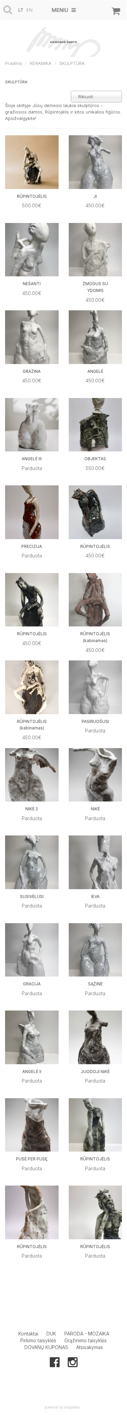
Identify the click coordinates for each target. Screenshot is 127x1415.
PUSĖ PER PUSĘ (31, 1158)
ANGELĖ (95, 371)
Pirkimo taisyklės (38, 1340)
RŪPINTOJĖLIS (32, 196)
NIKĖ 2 (31, 808)
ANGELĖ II (31, 1071)
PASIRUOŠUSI (95, 721)
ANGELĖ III (32, 458)
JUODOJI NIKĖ (95, 1071)
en (29, 10)
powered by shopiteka (62, 1407)
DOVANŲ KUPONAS (46, 1347)
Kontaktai (28, 1333)
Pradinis (13, 63)
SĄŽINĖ (95, 983)
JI (95, 196)
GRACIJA (32, 983)
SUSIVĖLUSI (32, 896)
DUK (51, 1333)
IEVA (95, 896)
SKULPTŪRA (72, 63)
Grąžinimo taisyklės (85, 1340)
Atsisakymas (89, 1347)
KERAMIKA (40, 63)
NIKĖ (95, 808)
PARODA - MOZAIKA (86, 1333)
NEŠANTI (32, 283)
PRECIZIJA (31, 546)
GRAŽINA (32, 371)
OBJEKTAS (95, 458)
